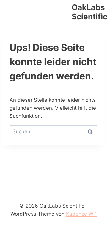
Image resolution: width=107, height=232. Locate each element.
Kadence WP (81, 214)
